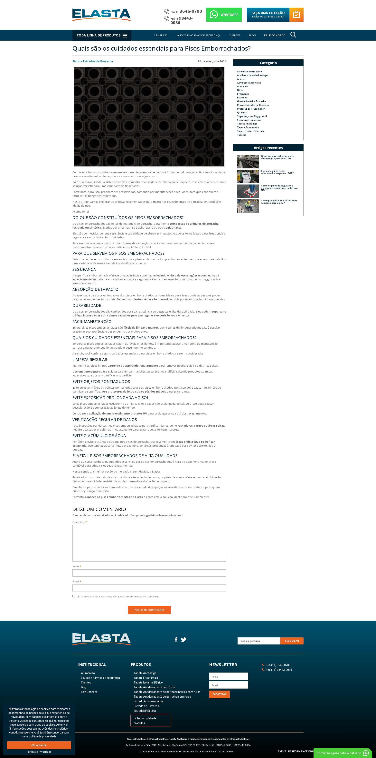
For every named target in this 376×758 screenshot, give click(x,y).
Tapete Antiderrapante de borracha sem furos (162, 696)
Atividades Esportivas (249, 82)
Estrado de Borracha (146, 706)
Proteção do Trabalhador (251, 108)
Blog (84, 687)
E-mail (76, 581)
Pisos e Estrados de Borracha (92, 61)
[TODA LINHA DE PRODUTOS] (102, 39)
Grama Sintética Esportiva (251, 101)
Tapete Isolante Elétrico (250, 131)
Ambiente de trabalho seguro (253, 75)
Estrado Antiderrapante (148, 701)
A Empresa (88, 673)
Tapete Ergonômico (248, 127)
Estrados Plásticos (145, 710)
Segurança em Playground (252, 116)
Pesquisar (292, 641)
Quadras (242, 112)
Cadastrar (219, 694)
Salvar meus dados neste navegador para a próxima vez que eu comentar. (118, 596)
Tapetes (241, 134)
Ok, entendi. (39, 745)
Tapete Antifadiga (247, 123)
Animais (241, 79)
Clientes (86, 682)
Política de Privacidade (39, 752)
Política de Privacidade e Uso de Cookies (211, 751)
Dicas (240, 90)
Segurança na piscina (249, 120)
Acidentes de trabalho (249, 71)
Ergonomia (243, 93)
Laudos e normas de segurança (100, 677)
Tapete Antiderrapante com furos (154, 687)
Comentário (79, 522)
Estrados (242, 97)
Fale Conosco (89, 691)
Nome (76, 566)
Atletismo (242, 86)
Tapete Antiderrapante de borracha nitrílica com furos (167, 691)
